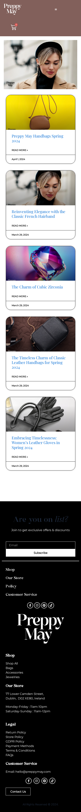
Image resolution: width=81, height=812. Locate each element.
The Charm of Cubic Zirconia (37, 286)
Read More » (20, 150)
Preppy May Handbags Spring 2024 (37, 138)
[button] (55, 9)
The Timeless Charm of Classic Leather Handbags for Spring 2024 (39, 362)
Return (11, 732)
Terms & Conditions (20, 750)
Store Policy (14, 737)
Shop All (12, 663)
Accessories (14, 672)
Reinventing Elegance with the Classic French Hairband (38, 214)
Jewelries (13, 677)
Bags (9, 668)
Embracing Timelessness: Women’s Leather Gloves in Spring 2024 (36, 442)
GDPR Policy (15, 741)
